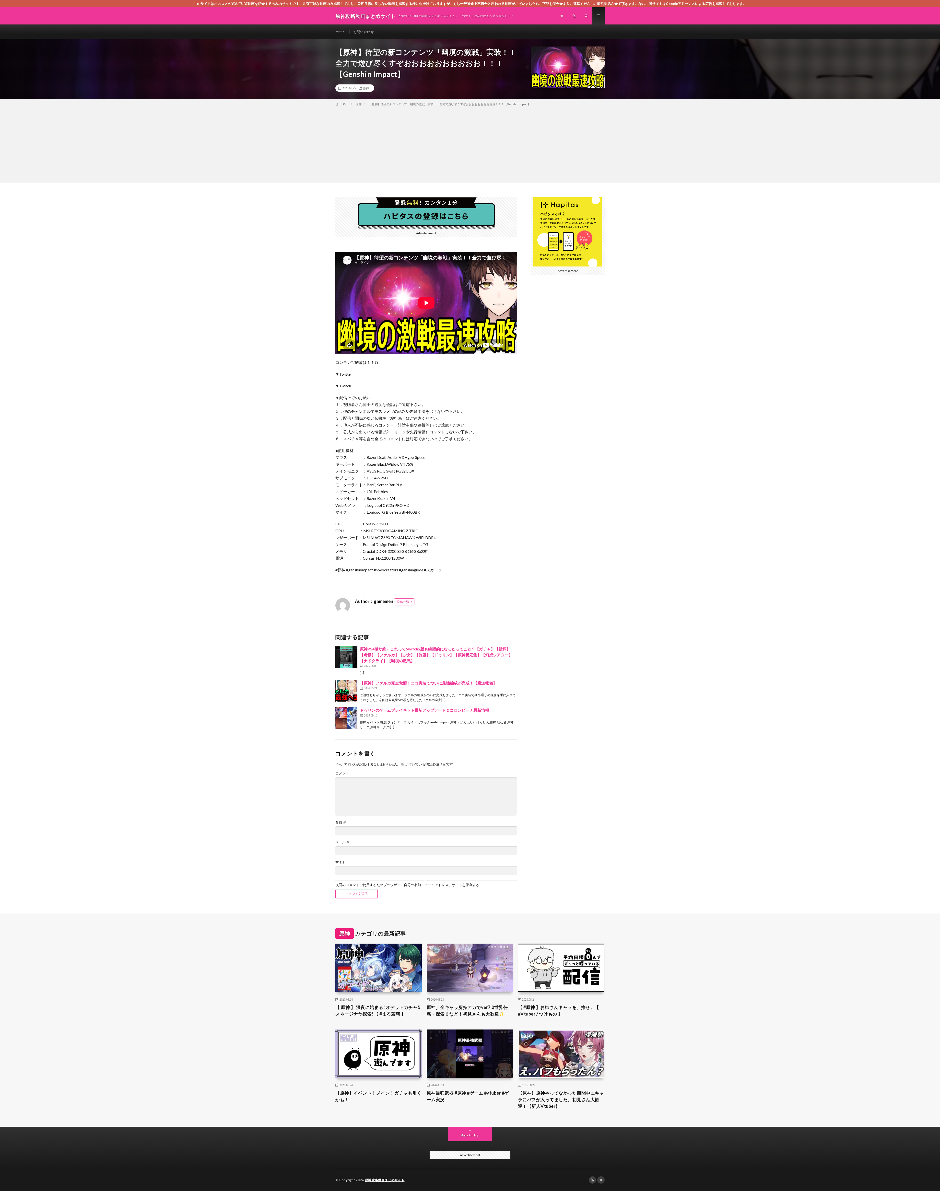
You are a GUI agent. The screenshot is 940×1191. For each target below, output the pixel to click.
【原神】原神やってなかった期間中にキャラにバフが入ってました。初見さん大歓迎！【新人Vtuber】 (561, 1099)
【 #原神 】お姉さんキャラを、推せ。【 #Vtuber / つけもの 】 (558, 1011)
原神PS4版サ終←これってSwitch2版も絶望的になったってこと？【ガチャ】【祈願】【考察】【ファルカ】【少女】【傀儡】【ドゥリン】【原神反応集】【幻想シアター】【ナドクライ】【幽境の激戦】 (436, 655)
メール (342, 842)
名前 (340, 822)
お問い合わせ (363, 32)
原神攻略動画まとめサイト (385, 1180)
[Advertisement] (470, 143)
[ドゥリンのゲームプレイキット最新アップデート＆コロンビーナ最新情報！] (346, 718)
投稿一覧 (403, 602)
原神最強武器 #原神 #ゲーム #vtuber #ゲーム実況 (468, 1096)
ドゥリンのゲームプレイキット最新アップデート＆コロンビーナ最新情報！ (426, 710)
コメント (342, 773)
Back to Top (470, 1135)
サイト (340, 862)
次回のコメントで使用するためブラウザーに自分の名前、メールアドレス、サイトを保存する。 (409, 885)
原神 (366, 88)
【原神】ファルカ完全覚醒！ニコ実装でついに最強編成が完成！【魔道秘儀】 (428, 683)
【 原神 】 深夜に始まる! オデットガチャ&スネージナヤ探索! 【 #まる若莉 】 (378, 1011)
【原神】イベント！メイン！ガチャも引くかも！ (378, 1096)
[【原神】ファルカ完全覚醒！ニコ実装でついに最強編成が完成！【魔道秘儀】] (346, 691)
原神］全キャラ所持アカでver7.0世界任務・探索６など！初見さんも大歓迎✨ (467, 1011)
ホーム (340, 32)
